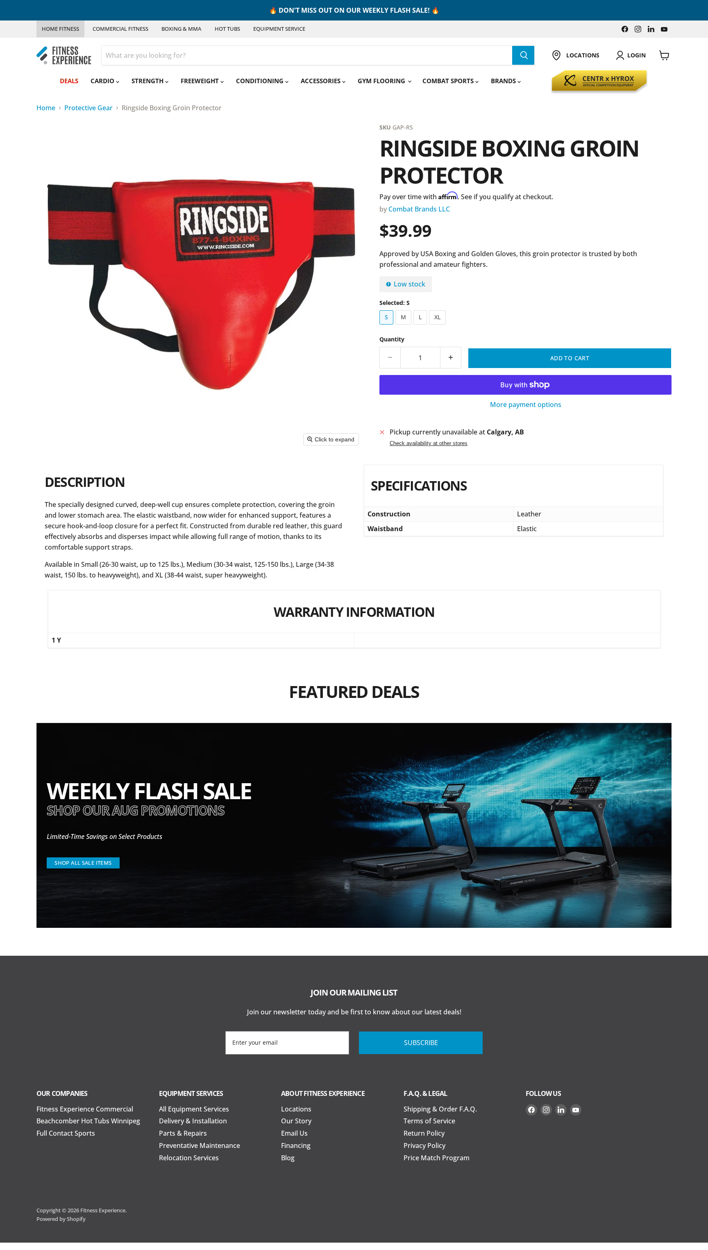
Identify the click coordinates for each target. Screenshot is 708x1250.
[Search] (523, 55)
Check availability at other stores (428, 443)
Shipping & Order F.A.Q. (440, 1109)
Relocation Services (189, 1157)
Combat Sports (448, 81)
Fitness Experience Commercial (84, 1109)
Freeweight (200, 81)
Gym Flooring (382, 81)
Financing (296, 1145)
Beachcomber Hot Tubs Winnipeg (88, 1120)
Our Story (296, 1120)
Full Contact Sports (65, 1133)
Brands (504, 81)
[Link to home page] (63, 55)
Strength (148, 81)
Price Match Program (437, 1157)
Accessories (321, 81)
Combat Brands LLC (419, 209)
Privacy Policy (424, 1145)
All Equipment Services (194, 1109)
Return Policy (424, 1133)
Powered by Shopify (61, 1219)
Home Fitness (60, 28)
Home (45, 107)
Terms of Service (429, 1120)
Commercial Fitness (120, 28)
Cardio (103, 81)
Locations (296, 1109)
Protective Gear (88, 107)
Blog (288, 1157)
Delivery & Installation (193, 1120)
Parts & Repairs (183, 1133)
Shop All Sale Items (82, 862)
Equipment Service (279, 28)
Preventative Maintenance (199, 1145)
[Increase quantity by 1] (450, 358)
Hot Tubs (227, 28)
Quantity (391, 339)
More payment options (525, 405)
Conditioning (260, 81)
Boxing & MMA (181, 28)
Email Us (294, 1133)
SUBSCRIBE (421, 1042)
